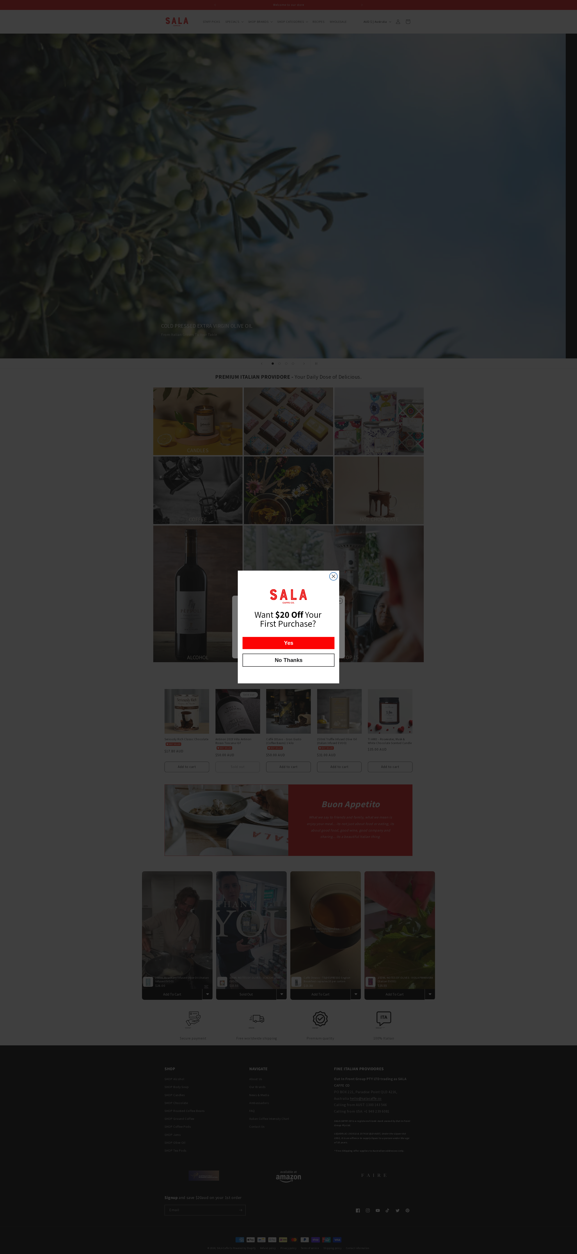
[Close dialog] (333, 576)
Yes (288, 643)
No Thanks (288, 660)
